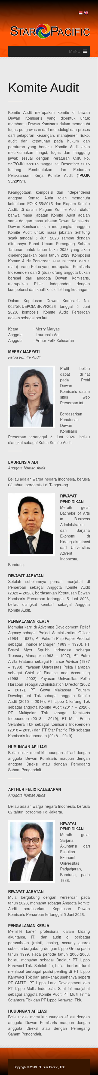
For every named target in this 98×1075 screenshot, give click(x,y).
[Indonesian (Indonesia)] (80, 13)
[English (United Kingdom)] (86, 13)
